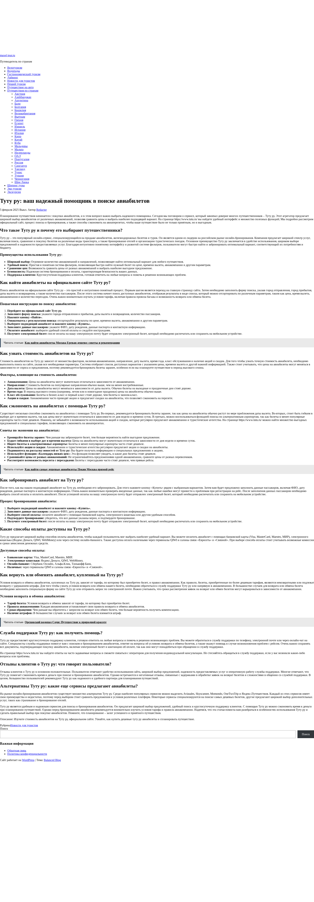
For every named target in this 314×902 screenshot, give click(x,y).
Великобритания (25, 113)
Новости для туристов (21, 80)
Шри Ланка (22, 182)
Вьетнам (20, 116)
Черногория (22, 178)
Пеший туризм (16, 84)
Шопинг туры (16, 185)
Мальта (19, 149)
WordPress (28, 760)
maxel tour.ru (7, 55)
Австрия (20, 93)
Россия (19, 162)
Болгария (20, 106)
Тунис (18, 172)
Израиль (20, 126)
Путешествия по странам (22, 90)
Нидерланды (22, 152)
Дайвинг (12, 77)
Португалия (22, 159)
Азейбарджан (23, 97)
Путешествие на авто (20, 87)
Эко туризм (14, 188)
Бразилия (20, 110)
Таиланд (20, 169)
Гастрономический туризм (23, 74)
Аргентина (21, 100)
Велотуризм (14, 67)
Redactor (41, 209)
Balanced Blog (52, 760)
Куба (18, 142)
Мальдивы (21, 146)
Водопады (13, 70)
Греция (19, 120)
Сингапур (21, 165)
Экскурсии (14, 191)
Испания (20, 129)
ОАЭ (18, 156)
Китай (18, 139)
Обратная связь (16, 750)
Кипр (18, 136)
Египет (19, 123)
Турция (19, 175)
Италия (19, 133)
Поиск (4, 728)
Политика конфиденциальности (27, 753)
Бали (18, 103)
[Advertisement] (109, 25)
